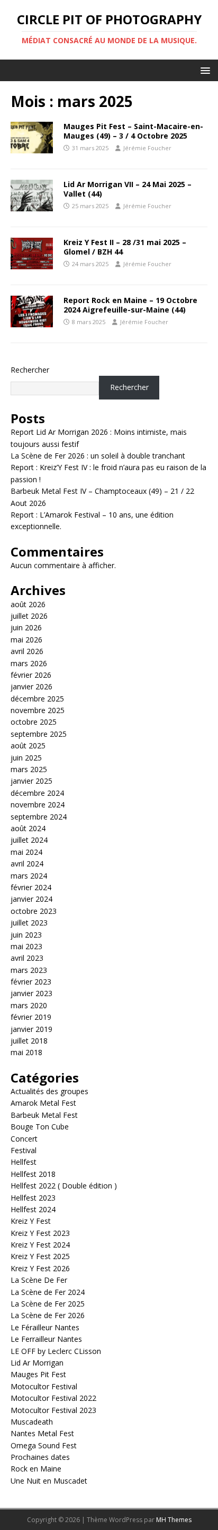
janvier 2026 (31, 686)
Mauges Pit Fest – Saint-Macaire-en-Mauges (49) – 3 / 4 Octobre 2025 (133, 131)
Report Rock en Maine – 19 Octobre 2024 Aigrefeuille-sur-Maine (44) (130, 305)
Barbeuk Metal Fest (44, 1115)
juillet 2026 (29, 616)
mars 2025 (29, 769)
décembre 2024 (37, 793)
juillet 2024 (29, 840)
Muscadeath (32, 1422)
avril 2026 (27, 651)
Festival (24, 1150)
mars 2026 (29, 663)
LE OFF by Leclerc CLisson (56, 1351)
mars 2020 (29, 1005)
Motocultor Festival (44, 1386)
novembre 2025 (38, 710)
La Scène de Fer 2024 (48, 1292)
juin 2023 (26, 935)
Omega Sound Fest (44, 1445)
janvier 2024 (31, 899)
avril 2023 (27, 958)
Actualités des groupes (49, 1091)
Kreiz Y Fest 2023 (40, 1233)
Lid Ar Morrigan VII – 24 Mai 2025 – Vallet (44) (127, 189)
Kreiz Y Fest (31, 1221)
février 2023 (31, 982)
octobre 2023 (34, 911)
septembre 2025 (39, 734)
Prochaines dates (40, 1457)
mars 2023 (29, 970)
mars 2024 (29, 876)
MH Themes (174, 1519)
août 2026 (28, 604)
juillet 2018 (29, 1041)
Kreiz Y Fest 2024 (40, 1245)
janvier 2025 (31, 781)
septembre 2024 (39, 817)
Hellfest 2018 (33, 1174)
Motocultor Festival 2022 (53, 1398)
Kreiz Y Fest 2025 (40, 1256)
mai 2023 (26, 946)
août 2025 (28, 745)
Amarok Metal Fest (43, 1103)
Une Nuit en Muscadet (49, 1481)
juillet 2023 (29, 923)
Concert (24, 1139)
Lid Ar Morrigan (37, 1363)
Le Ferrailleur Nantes (46, 1339)
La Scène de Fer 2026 (48, 1315)
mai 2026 (26, 640)
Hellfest (24, 1162)
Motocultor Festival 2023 (53, 1410)
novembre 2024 (38, 805)
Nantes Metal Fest (42, 1433)
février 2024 (31, 887)
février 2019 (31, 1017)
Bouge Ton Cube (40, 1127)
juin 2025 (26, 758)
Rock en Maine (36, 1469)
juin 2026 (26, 627)
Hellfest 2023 (33, 1198)
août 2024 (28, 828)
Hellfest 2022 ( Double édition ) (64, 1186)
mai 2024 (26, 852)
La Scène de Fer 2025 (48, 1304)
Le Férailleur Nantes (45, 1327)
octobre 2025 (34, 722)
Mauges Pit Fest (38, 1374)
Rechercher (30, 370)
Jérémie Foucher (147, 148)
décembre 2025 (37, 699)
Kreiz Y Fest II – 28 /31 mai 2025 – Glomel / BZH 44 (124, 247)
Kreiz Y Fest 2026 (40, 1268)
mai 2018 (26, 1052)
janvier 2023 (31, 993)
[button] (203, 69)
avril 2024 (27, 864)
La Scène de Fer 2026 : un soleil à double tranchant (98, 456)
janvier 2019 (31, 1029)
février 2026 (31, 675)
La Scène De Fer (39, 1280)
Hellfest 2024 (33, 1209)
